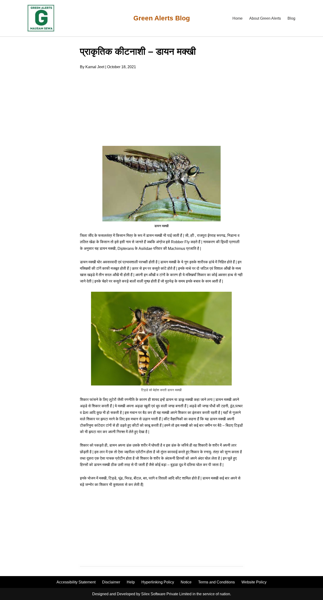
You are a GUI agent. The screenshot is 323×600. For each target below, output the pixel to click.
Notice (186, 582)
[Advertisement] (41, 121)
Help (131, 582)
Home (237, 18)
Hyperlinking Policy (157, 582)
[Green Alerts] (41, 18)
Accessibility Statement (76, 582)
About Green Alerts (265, 18)
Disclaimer (111, 582)
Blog (291, 18)
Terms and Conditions (216, 582)
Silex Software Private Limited (166, 594)
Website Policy (253, 582)
